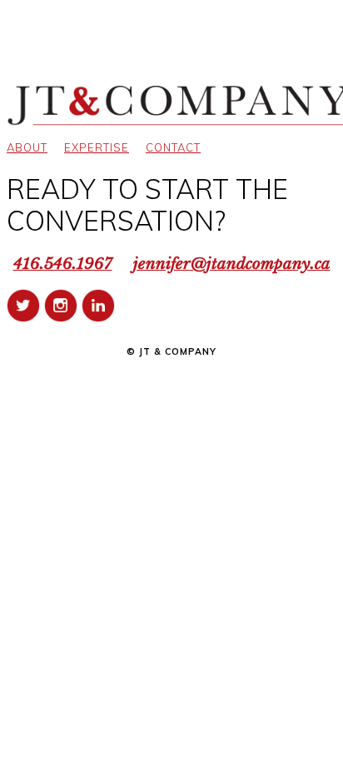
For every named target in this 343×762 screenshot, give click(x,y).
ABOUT (27, 147)
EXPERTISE (96, 147)
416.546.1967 (62, 263)
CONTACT (173, 147)
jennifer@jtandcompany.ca (232, 263)
